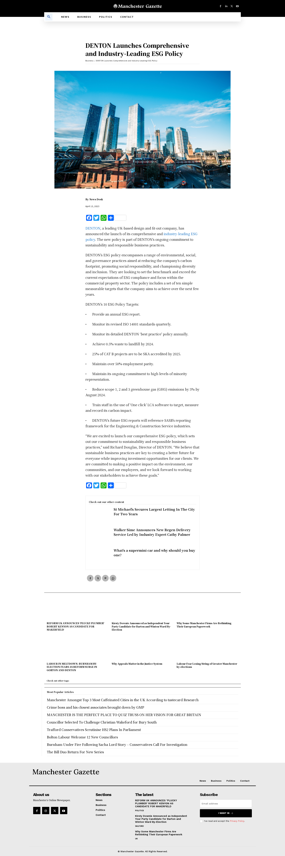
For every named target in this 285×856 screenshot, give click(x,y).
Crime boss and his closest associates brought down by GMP (95, 707)
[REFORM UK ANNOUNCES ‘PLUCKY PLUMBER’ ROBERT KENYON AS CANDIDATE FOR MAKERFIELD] (77, 608)
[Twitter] (232, 6)
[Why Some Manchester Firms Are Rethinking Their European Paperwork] (207, 608)
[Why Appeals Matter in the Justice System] (142, 648)
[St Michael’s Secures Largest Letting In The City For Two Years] (99, 516)
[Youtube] (237, 6)
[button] (48, 17)
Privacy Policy (237, 821)
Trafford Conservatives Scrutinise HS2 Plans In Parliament (94, 729)
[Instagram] (45, 810)
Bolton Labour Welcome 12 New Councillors (82, 737)
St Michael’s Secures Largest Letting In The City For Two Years (154, 511)
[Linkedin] (226, 6)
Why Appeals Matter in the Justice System (137, 663)
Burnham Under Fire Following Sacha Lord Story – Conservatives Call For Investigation (117, 744)
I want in (223, 813)
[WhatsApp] (113, 578)
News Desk (96, 199)
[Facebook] (220, 6)
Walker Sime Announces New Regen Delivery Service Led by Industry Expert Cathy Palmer (152, 532)
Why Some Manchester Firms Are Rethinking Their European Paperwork (204, 624)
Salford (139, 826)
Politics (139, 810)
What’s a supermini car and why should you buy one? (154, 552)
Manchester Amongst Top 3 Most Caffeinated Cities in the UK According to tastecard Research (123, 699)
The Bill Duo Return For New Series (75, 751)
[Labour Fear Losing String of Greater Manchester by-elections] (207, 648)
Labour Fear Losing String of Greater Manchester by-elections (207, 665)
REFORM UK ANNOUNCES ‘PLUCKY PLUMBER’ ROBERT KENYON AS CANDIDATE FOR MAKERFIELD (75, 626)
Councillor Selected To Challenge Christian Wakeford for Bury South (102, 722)
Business (89, 60)
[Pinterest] (105, 578)
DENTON (92, 228)
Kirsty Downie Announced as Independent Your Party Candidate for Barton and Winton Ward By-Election (141, 626)
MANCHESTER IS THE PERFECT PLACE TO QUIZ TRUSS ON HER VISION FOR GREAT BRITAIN (124, 714)
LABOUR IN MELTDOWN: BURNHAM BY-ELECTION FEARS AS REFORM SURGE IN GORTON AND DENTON (72, 667)
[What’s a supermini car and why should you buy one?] (99, 557)
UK (136, 838)
